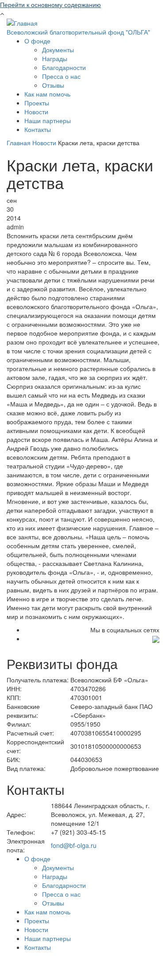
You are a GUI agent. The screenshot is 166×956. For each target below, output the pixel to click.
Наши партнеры (47, 120)
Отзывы (53, 85)
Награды (54, 58)
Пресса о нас (61, 76)
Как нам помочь (47, 93)
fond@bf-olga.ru (74, 845)
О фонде (37, 40)
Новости (36, 111)
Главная (19, 142)
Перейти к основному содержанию (50, 4)
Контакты (37, 129)
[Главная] (22, 22)
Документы (58, 49)
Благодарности (64, 67)
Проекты (36, 102)
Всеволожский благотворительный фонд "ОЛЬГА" (78, 31)
